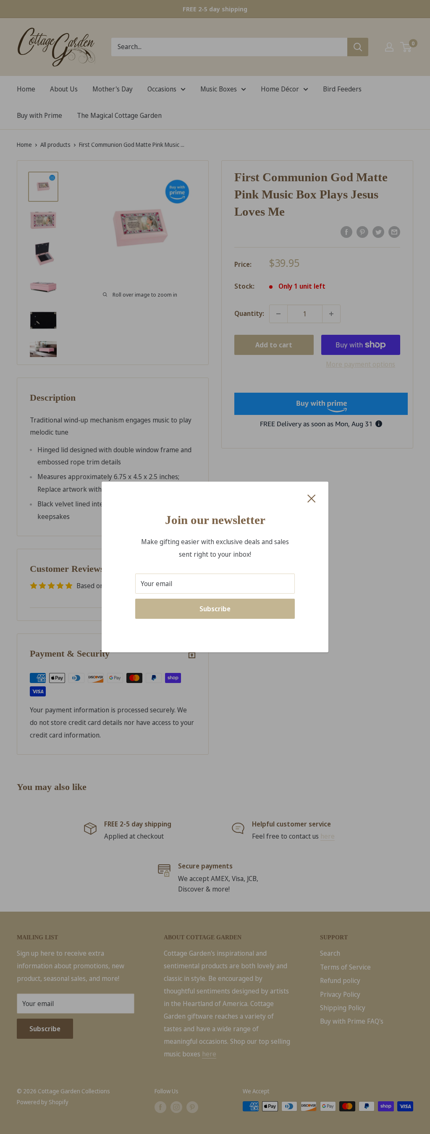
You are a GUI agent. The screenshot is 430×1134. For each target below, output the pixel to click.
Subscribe (215, 608)
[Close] (311, 498)
